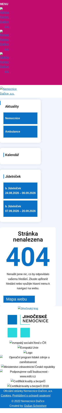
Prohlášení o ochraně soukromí (31, 395)
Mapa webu (16, 299)
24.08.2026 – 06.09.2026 (20, 190)
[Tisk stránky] (52, 396)
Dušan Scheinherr (35, 405)
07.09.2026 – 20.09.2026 (20, 208)
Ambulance (12, 131)
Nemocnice (12, 118)
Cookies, (6, 395)
